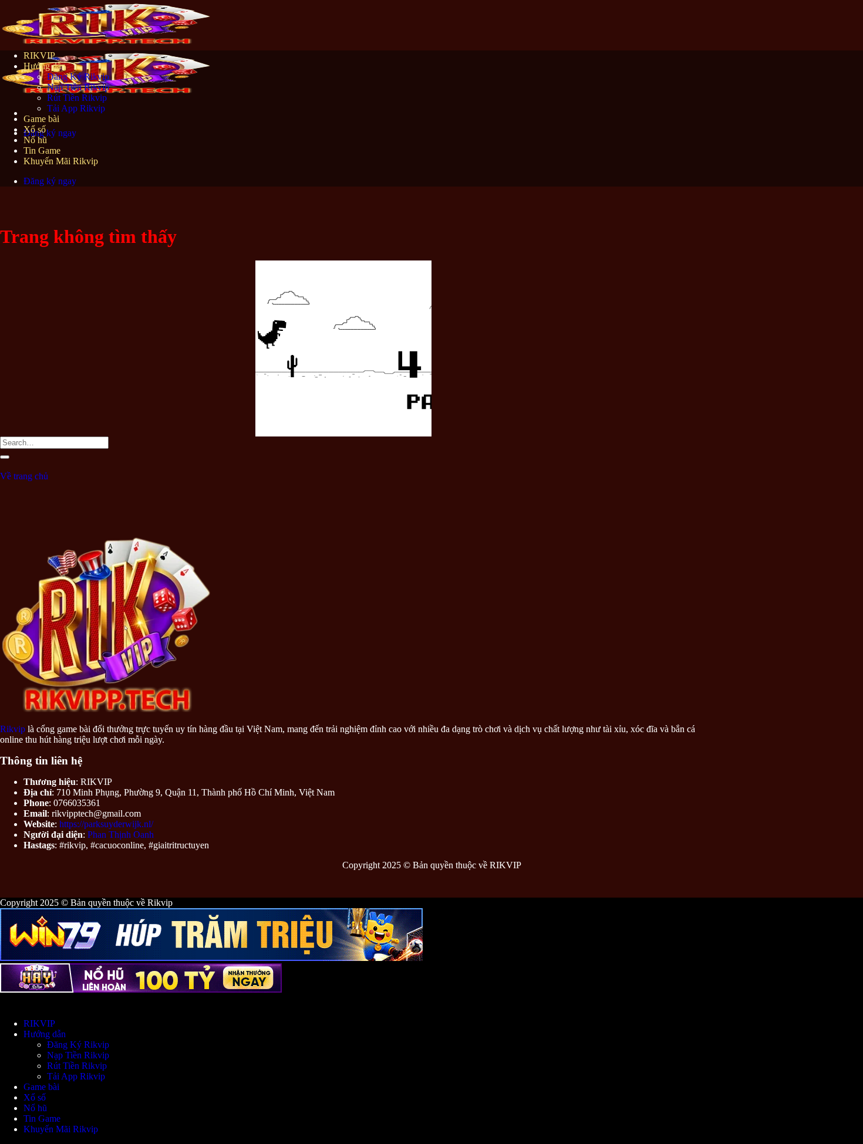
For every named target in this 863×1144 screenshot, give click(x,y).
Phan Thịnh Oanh (120, 835)
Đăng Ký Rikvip (78, 77)
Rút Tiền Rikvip (77, 98)
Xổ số (34, 129)
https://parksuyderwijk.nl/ (106, 824)
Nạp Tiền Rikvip (78, 87)
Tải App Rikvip (76, 108)
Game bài (41, 119)
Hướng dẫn (44, 66)
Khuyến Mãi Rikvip (60, 161)
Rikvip (12, 729)
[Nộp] (4, 457)
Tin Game (41, 150)
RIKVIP (39, 55)
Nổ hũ (35, 140)
